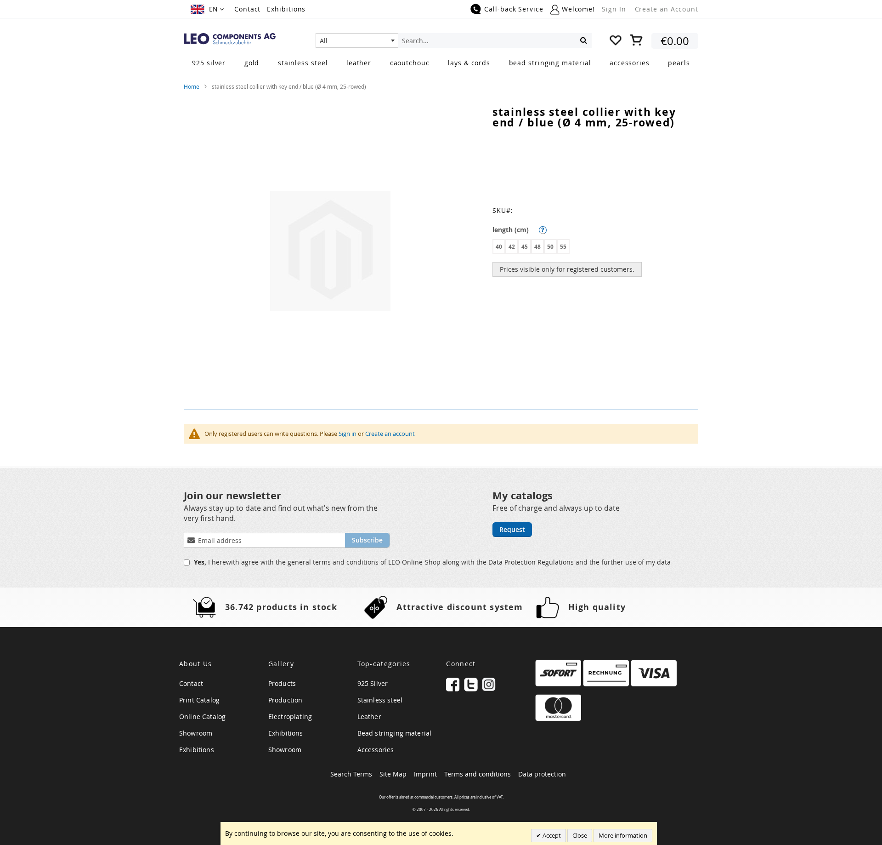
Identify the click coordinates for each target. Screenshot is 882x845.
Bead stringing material (394, 733)
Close (579, 835)
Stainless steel (379, 700)
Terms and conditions (477, 774)
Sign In (614, 9)
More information (623, 835)
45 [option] (524, 247)
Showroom (195, 733)
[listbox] (595, 248)
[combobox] (357, 40)
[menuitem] (208, 62)
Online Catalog (202, 716)
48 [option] (537, 247)
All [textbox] (324, 40)
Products (282, 683)
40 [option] (499, 247)
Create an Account (666, 9)
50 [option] (550, 247)
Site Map (393, 774)
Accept (551, 835)
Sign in (347, 433)
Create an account (390, 433)
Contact (247, 9)
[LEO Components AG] (230, 39)
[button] (207, 9)
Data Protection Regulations (532, 562)
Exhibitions (286, 9)
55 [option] (563, 247)
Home (191, 86)
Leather (369, 716)
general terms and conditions (334, 562)
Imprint (425, 774)
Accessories (375, 749)
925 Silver (372, 683)
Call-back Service (513, 9)
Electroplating (290, 716)
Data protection (542, 774)
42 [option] (512, 247)
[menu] (441, 63)
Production (285, 700)
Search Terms (351, 774)
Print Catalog (199, 700)
